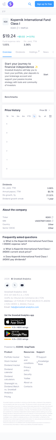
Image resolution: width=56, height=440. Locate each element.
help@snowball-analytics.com (25, 307)
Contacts (28, 386)
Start (46, 74)
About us (28, 382)
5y (40, 116)
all (45, 116)
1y (34, 116)
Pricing (7, 396)
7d (7, 116)
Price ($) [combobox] (43, 110)
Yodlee (27, 378)
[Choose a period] (50, 116)
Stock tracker (10, 361)
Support (42, 357)
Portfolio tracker (11, 357)
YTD (29, 116)
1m (12, 116)
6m (23, 116)
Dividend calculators (9, 378)
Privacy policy (27, 368)
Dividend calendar (8, 370)
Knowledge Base (43, 362)
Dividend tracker (12, 365)
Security (28, 374)
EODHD (19, 347)
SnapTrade (29, 347)
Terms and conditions (28, 360)
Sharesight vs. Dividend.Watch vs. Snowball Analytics (11, 388)
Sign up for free (44, 4)
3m (18, 116)
